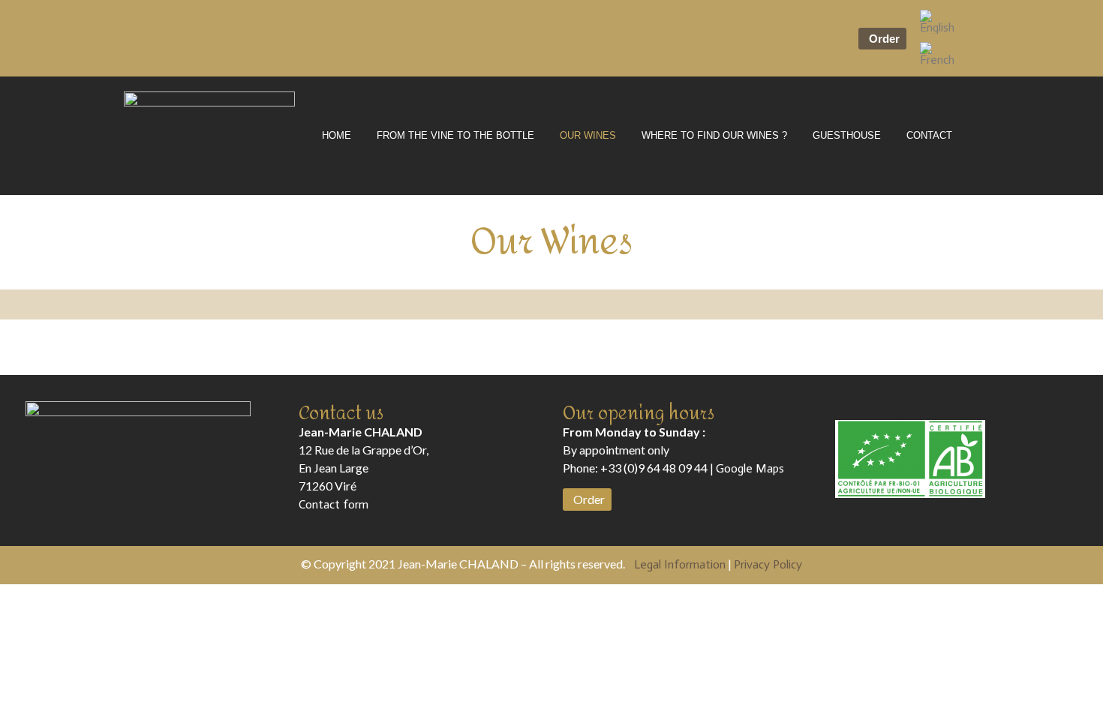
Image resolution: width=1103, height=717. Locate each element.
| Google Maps (746, 468)
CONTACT (929, 135)
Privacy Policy (768, 564)
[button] (882, 39)
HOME (336, 135)
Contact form (333, 504)
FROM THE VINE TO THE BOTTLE (455, 135)
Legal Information (680, 564)
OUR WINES (588, 135)
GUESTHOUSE (847, 135)
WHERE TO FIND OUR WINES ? (714, 135)
